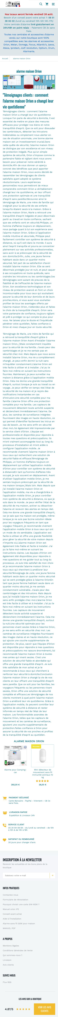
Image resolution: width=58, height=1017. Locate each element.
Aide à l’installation (12, 919)
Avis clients (8, 965)
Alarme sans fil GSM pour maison (19, 924)
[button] (52, 875)
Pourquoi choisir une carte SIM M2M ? (21, 904)
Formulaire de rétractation (15, 900)
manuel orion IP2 (11, 909)
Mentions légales (11, 946)
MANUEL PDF (9, 928)
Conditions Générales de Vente (18, 950)
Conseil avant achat (12, 914)
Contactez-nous (10, 895)
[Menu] (53, 4)
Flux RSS (7, 982)
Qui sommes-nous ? (12, 955)
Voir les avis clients (44, 1009)
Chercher (40, 4)
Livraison (7, 960)
